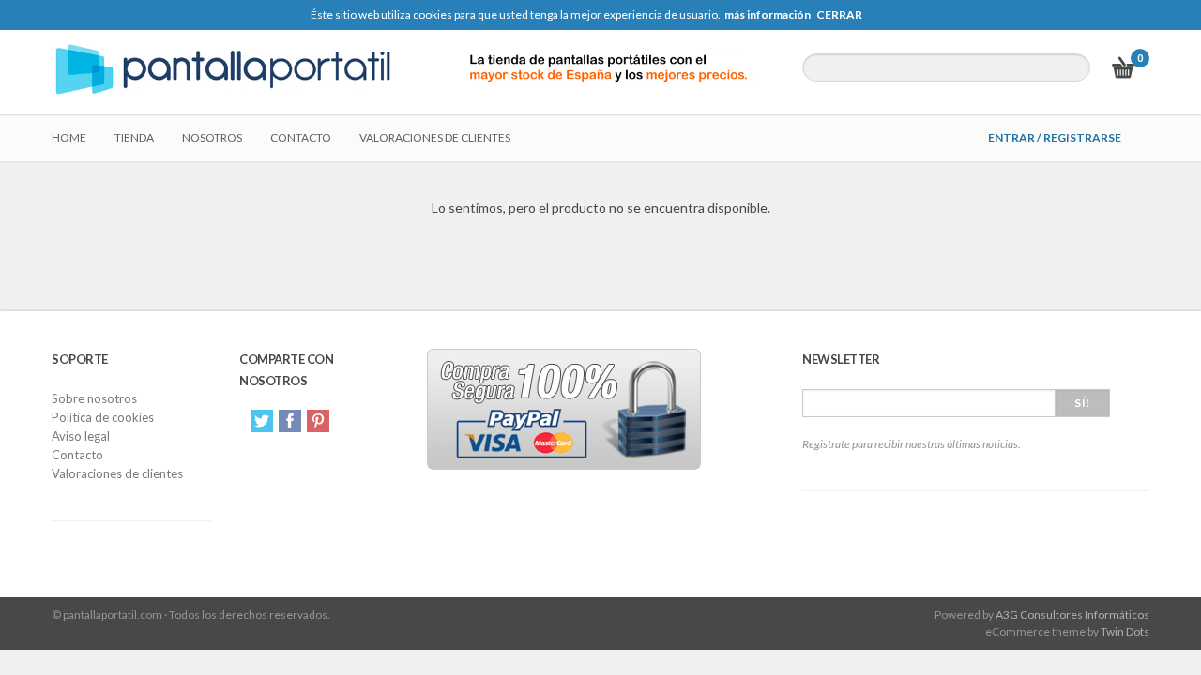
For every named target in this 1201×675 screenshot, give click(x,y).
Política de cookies (103, 417)
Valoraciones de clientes (434, 137)
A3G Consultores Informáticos (1072, 615)
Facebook (290, 421)
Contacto (300, 137)
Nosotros (212, 137)
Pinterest (318, 421)
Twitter (262, 421)
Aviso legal (81, 435)
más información (767, 15)
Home (69, 137)
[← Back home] (413, 72)
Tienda (134, 137)
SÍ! (1082, 403)
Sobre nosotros (94, 398)
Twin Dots (1125, 631)
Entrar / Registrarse (1054, 137)
